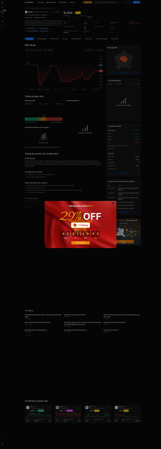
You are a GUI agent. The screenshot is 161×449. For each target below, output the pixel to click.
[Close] (113, 203)
